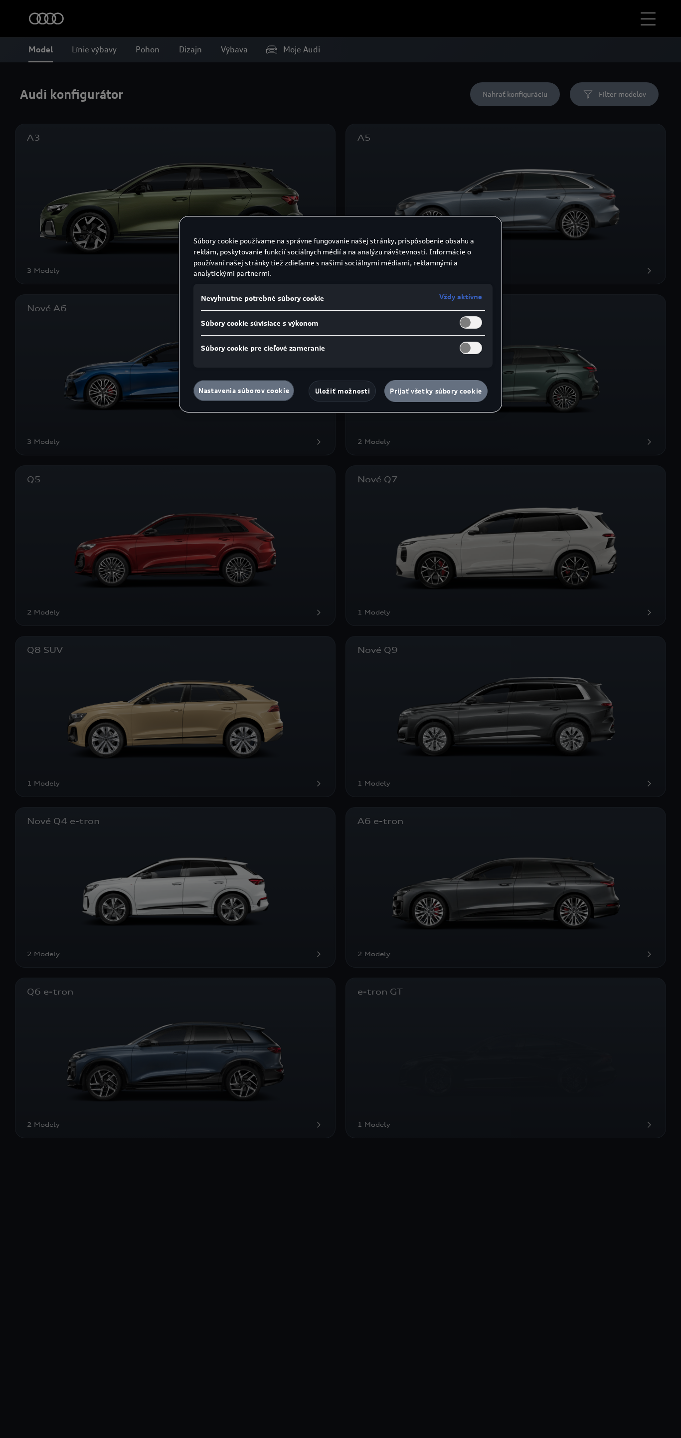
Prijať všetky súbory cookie (436, 391)
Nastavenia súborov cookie (243, 391)
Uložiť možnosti (342, 391)
